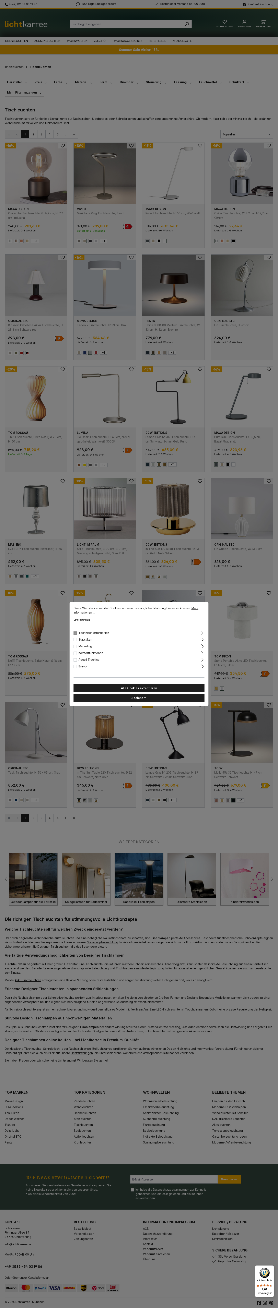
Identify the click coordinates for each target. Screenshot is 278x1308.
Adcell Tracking (89, 659)
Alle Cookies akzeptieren (139, 688)
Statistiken (85, 639)
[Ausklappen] (202, 632)
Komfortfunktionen (91, 653)
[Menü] (271, 1267)
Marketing (85, 646)
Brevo (83, 666)
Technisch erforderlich (94, 632)
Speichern (139, 698)
